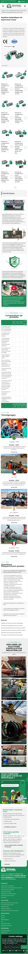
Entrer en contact (10, 827)
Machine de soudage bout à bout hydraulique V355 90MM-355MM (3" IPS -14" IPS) (5, 176)
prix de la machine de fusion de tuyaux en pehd (13, 628)
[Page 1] (13, 187)
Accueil (3, 10)
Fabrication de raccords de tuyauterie (9, 910)
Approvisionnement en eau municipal (9, 902)
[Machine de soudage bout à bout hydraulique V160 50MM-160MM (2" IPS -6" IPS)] (7, 75)
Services (3, 915)
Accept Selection (15, 947)
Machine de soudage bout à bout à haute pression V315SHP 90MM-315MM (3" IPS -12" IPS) (19, 147)
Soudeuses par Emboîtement (7, 886)
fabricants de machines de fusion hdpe (11, 632)
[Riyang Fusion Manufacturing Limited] (14, 6)
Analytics (13, 950)
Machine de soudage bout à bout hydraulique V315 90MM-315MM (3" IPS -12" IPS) (5, 146)
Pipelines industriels (5, 908)
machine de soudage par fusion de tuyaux (12, 625)
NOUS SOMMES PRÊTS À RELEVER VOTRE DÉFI (14, 846)
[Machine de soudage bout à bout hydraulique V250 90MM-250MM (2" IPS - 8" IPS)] (21, 104)
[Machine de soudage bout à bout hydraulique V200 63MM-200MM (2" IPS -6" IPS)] (7, 104)
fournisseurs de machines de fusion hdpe (11, 635)
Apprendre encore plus (10, 785)
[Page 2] (15, 187)
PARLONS (7, 864)
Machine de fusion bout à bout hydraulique (12, 623)
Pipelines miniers (5, 906)
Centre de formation (5, 923)
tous (7, 10)
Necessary (6, 950)
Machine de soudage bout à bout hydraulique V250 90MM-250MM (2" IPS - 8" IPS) (19, 117)
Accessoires (4, 897)
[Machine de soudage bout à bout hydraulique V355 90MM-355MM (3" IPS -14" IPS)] (7, 163)
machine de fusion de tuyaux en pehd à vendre (13, 630)
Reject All (7, 947)
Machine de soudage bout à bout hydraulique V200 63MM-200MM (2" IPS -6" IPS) (5, 117)
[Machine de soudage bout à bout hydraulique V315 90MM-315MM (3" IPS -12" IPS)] (7, 133)
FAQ (2, 921)
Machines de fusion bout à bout (18, 10)
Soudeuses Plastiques (6, 891)
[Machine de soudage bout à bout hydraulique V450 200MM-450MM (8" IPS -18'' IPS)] (21, 163)
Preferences (19, 950)
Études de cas (4, 932)
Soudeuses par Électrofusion (7, 895)
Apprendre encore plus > (15, 405)
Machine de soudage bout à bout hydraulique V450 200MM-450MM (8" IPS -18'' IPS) (19, 176)
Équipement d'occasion (6, 925)
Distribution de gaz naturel (7, 904)
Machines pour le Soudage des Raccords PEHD (11, 887)
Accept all (24, 947)
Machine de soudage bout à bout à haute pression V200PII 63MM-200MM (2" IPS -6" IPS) (19, 88)
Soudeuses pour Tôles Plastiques (8, 893)
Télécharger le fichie (9, 46)
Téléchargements (5, 919)
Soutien (3, 917)
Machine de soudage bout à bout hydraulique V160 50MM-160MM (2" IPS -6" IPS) (5, 88)
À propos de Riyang (5, 930)
